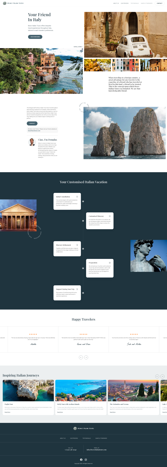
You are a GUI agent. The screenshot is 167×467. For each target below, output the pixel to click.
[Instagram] (85, 459)
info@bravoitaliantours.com (96, 450)
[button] (81, 357)
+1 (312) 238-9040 (70, 450)
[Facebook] (81, 459)
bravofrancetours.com (34, 130)
